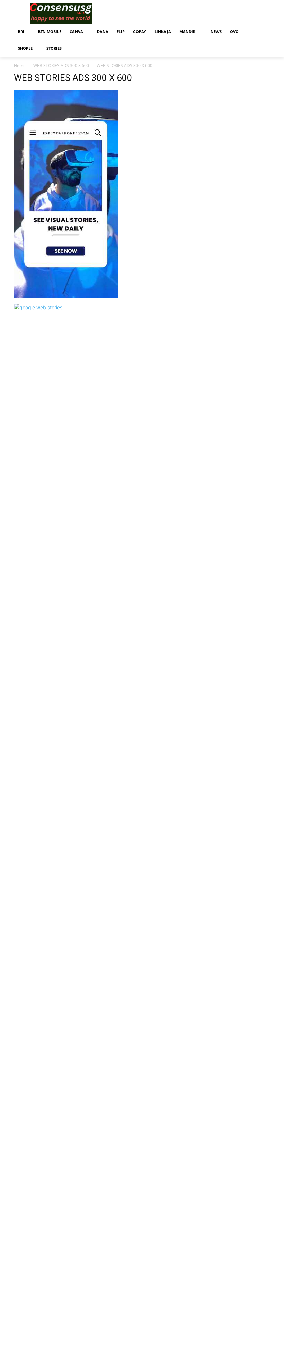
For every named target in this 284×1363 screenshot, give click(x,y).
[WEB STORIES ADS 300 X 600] (66, 297)
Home (20, 65)
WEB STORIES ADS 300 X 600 (61, 65)
